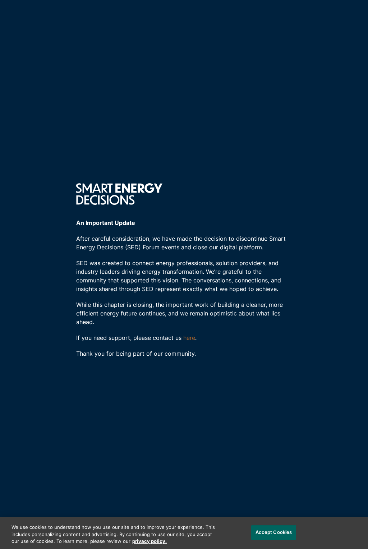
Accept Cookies (274, 532)
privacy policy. (149, 541)
